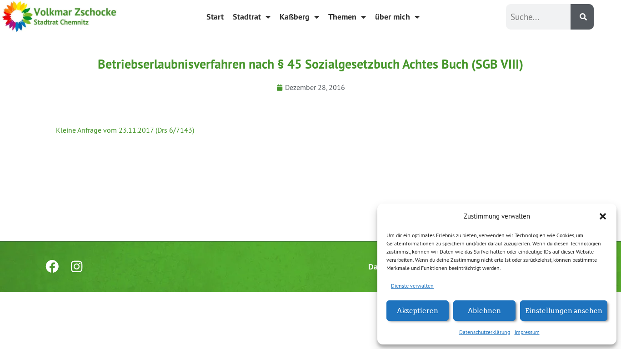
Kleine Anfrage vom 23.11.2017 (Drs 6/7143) (125, 130)
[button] (602, 216)
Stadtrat (247, 16)
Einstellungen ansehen (563, 310)
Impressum (527, 332)
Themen (342, 16)
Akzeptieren (417, 310)
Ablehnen (484, 310)
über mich (392, 16)
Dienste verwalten (412, 285)
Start (215, 16)
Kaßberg (295, 16)
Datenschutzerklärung (484, 332)
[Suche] (582, 17)
